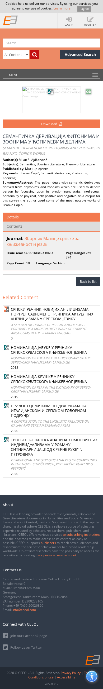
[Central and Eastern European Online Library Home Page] (10, 20)
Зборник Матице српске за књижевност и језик (43, 241)
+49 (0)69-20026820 (28, 605)
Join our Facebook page (28, 635)
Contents (14, 226)
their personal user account (56, 555)
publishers (48, 542)
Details (13, 216)
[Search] (34, 54)
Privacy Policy (71, 673)
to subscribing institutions (81, 534)
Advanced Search (80, 54)
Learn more (62, 8)
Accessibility (66, 677)
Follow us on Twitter (26, 647)
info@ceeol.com (24, 609)
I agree (84, 9)
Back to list (88, 281)
